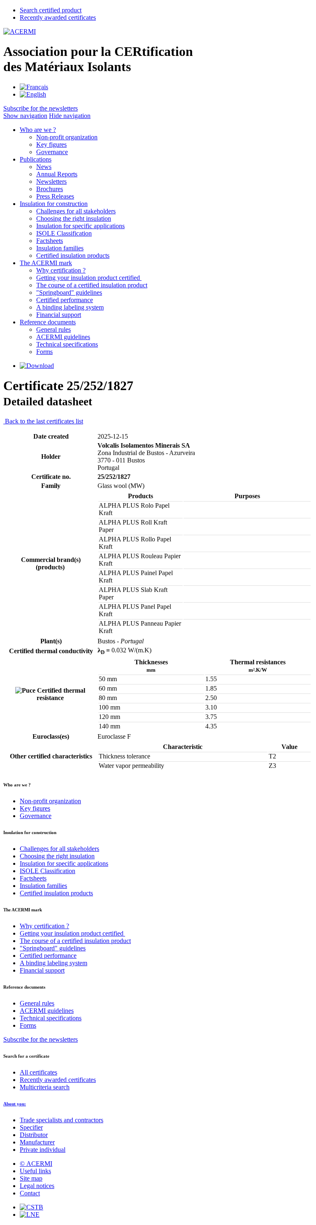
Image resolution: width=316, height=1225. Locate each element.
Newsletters (51, 181)
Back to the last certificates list (43, 421)
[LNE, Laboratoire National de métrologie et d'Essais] (30, 1214)
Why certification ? (61, 270)
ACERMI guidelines (63, 336)
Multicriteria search (45, 1087)
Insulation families (60, 248)
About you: (14, 1103)
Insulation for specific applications (80, 225)
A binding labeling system (70, 307)
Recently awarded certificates (58, 1079)
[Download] (37, 365)
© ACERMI (36, 1163)
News (43, 166)
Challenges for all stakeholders (76, 211)
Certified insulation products (72, 255)
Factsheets (49, 240)
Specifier (31, 1127)
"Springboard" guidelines (69, 292)
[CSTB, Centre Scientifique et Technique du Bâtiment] (31, 1207)
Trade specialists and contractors (61, 1119)
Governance (52, 151)
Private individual (42, 1149)
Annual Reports (56, 174)
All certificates (38, 1072)
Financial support (58, 314)
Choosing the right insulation (73, 218)
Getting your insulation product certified (89, 277)
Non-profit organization (67, 137)
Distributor (34, 1134)
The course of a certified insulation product (91, 285)
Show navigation (25, 115)
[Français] (34, 86)
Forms (44, 351)
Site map (31, 1178)
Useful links (35, 1170)
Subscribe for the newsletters (40, 1039)
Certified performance (64, 299)
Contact (30, 1193)
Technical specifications (67, 344)
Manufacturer (37, 1142)
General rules (53, 329)
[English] (33, 94)
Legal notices (37, 1185)
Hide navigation (70, 115)
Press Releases (55, 196)
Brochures (49, 188)
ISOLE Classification (64, 233)
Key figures (51, 144)
